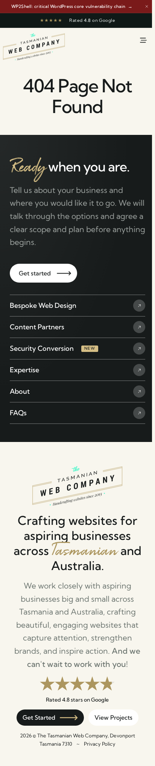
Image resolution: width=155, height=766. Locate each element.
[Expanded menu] (143, 40)
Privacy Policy (99, 744)
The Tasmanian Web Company (72, 735)
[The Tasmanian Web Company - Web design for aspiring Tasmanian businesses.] (34, 51)
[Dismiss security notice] (146, 6)
